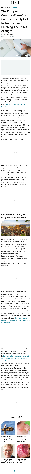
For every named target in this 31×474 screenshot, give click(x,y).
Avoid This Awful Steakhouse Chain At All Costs (23, 460)
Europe (15, 8)
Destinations (5, 8)
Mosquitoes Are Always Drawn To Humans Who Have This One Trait (22, 439)
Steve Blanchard (8, 34)
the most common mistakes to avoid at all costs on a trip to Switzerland (15, 320)
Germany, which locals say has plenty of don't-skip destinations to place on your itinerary (15, 358)
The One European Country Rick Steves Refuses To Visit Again (7, 460)
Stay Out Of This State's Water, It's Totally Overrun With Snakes (7, 439)
